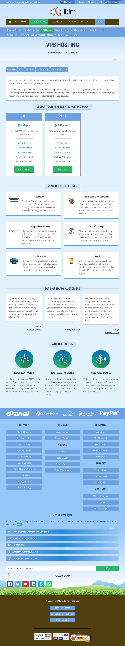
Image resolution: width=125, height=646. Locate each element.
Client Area (112, 2)
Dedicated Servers (63, 30)
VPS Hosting (46, 30)
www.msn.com (112, 332)
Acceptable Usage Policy (62, 614)
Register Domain (62, 432)
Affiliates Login (100, 508)
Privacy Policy (62, 620)
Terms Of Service (62, 607)
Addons (73, 21)
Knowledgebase (101, 482)
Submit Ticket (100, 476)
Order (100, 21)
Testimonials (43, 69)
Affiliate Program (101, 496)
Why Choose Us (101, 438)
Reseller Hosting (31, 30)
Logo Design (62, 458)
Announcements (100, 450)
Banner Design (62, 464)
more (19, 524)
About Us (100, 432)
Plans (21, 69)
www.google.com (34, 329)
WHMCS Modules (62, 470)
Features (30, 69)
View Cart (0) (96, 2)
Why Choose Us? (59, 69)
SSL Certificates (38, 34)
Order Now (24, 169)
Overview (11, 69)
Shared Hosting (14, 30)
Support (87, 21)
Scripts (62, 451)
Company (57, 21)
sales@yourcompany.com (24, 538)
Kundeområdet (55, 52)
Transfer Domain (62, 438)
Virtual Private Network (18, 34)
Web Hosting (39, 21)
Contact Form (100, 470)
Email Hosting (70, 34)
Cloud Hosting (80, 30)
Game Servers (95, 30)
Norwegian (69, 2)
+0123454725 (18, 545)
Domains (21, 21)
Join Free (101, 502)
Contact (82, 2)
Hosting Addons (54, 34)
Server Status (101, 456)
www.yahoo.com (72, 329)
